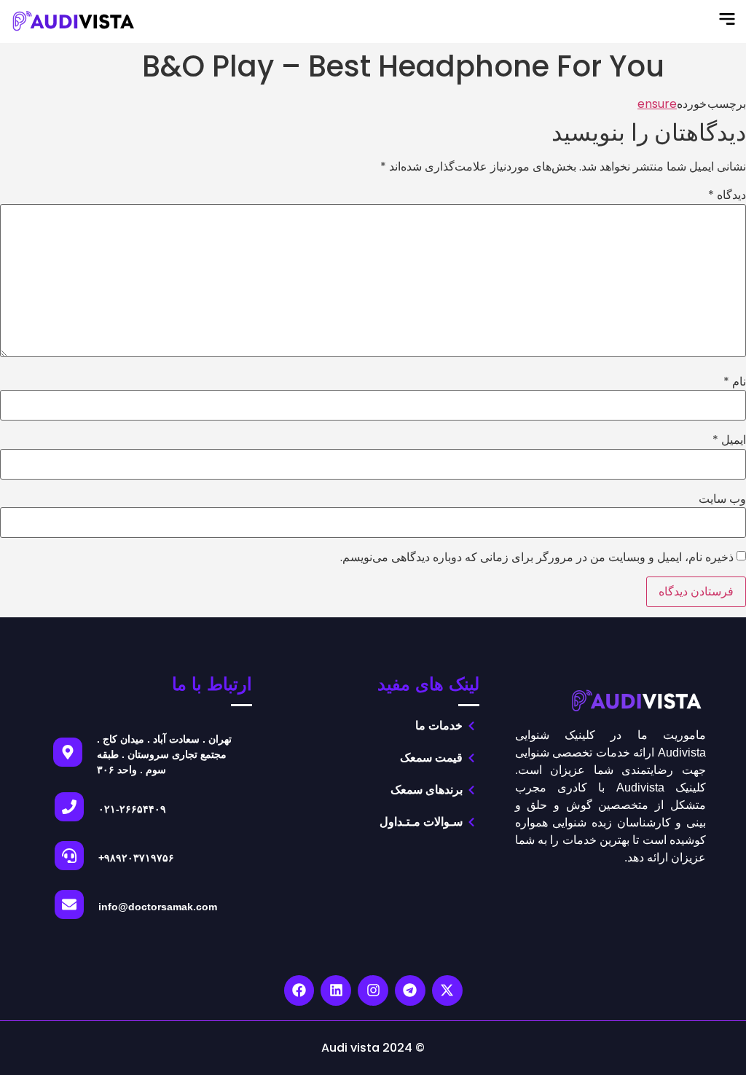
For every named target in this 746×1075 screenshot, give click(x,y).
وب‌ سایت (722, 499)
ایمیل (729, 440)
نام (734, 382)
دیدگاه (727, 195)
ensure (657, 103)
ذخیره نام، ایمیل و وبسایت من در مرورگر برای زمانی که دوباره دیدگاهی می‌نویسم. (537, 557)
